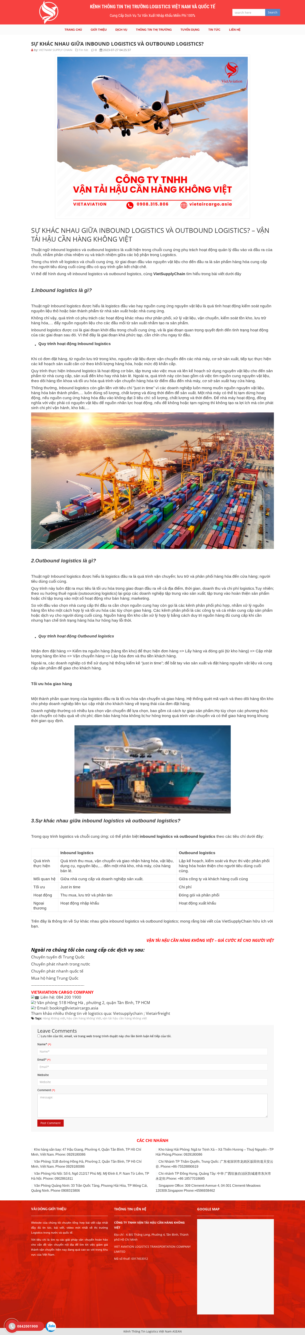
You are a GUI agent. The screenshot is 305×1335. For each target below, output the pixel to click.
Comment (44, 1090)
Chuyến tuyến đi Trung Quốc (58, 956)
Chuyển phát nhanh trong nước (60, 964)
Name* (42, 1044)
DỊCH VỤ (121, 29)
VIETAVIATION (44, 992)
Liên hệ (234, 29)
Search (272, 12)
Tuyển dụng (190, 29)
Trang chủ (73, 29)
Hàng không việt (54, 1018)
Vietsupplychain (128, 1013)
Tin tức (214, 29)
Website (43, 1075)
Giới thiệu (99, 29)
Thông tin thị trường (154, 29)
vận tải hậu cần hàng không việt (124, 1018)
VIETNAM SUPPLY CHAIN (55, 50)
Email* (42, 1059)
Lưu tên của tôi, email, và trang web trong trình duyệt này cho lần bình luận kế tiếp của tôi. (106, 1036)
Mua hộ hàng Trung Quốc (54, 978)
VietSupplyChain (237, 921)
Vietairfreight (158, 1013)
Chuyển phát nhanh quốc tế (57, 971)
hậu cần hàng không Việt (84, 1018)
